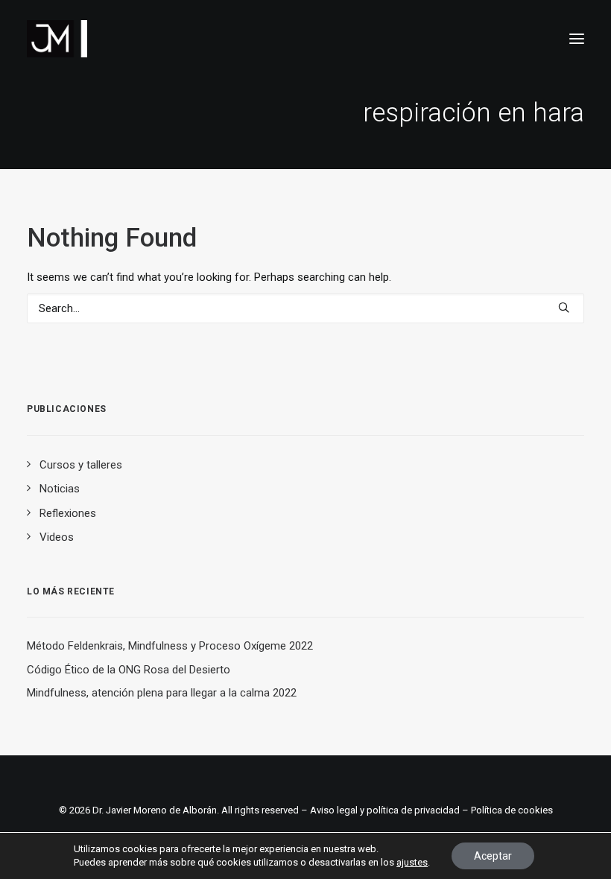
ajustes (412, 862)
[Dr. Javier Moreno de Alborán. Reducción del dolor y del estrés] (57, 38)
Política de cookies (512, 810)
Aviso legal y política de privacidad (385, 810)
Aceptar (493, 856)
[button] (576, 38)
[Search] (305, 308)
